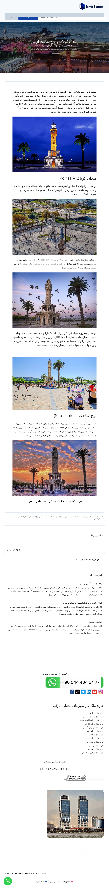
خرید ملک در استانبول (95, 731)
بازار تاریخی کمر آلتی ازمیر (48, 516)
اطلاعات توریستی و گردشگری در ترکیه (48, 49)
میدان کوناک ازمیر (98, 519)
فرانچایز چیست (95, 622)
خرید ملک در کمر (97, 745)
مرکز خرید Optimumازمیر (89, 559)
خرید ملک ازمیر (21, 516)
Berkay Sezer (70, 49)
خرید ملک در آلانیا (96, 738)
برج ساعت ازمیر (33, 516)
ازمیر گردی (84, 516)
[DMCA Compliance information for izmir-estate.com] (75, 780)
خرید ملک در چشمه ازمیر (93, 716)
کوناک (37, 95)
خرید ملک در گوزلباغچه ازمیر (92, 720)
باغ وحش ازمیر (14, 549)
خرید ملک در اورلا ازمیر (94, 724)
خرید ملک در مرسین (95, 749)
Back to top (35, 873)
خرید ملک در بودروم (95, 742)
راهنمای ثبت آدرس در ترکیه (90, 583)
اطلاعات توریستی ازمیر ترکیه (69, 516)
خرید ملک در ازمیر (96, 713)
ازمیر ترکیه (92, 516)
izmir (99, 516)
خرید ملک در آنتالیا (96, 734)
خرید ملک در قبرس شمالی (93, 752)
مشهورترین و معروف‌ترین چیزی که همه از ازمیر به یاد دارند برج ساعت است (62, 91)
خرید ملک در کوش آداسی (93, 727)
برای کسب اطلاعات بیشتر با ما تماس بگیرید (54, 501)
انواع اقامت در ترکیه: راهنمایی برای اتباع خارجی (82, 603)
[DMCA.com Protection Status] (95, 780)
